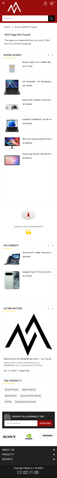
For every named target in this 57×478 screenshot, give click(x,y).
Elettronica (11, 396)
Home (7, 27)
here (6, 44)
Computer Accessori (25, 402)
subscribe (45, 423)
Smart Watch (29, 389)
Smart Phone (11, 389)
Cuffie (8, 402)
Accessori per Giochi (30, 396)
